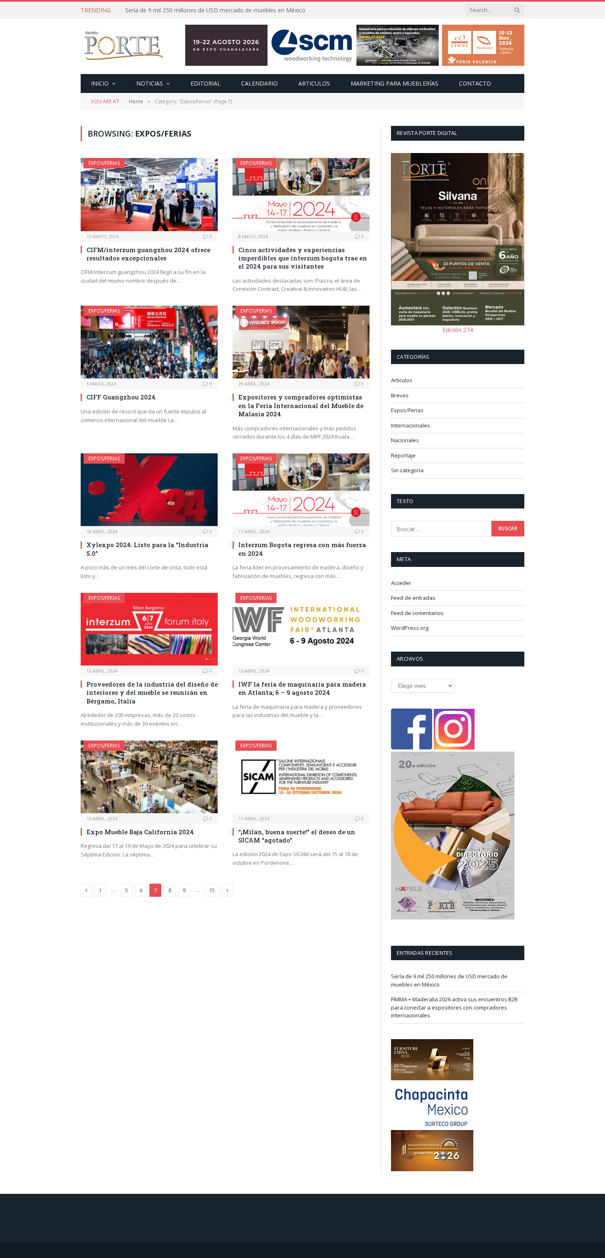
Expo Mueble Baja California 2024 (140, 832)
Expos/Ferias (104, 163)
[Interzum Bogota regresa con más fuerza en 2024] (301, 489)
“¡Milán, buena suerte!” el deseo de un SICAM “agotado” (296, 836)
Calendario (259, 83)
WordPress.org (409, 627)
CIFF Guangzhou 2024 (121, 397)
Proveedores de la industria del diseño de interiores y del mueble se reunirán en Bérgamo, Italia (152, 692)
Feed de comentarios (417, 613)
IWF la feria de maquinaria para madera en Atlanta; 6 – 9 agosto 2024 (302, 688)
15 (212, 890)
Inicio (100, 83)
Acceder (401, 583)
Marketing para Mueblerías (394, 83)
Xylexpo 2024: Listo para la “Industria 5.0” (147, 549)
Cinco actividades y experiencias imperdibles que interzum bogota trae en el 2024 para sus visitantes (302, 258)
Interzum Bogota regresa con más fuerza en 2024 (302, 549)
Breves (400, 395)
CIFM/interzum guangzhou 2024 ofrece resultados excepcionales (148, 254)
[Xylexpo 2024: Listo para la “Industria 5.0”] (149, 489)
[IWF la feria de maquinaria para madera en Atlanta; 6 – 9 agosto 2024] (301, 629)
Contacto (475, 83)
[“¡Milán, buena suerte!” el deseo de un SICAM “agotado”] (301, 776)
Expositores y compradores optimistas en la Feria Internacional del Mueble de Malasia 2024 (300, 405)
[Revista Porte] (124, 46)
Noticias (149, 83)
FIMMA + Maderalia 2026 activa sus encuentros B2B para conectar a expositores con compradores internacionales (217, 10)
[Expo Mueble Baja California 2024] (149, 776)
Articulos (314, 83)
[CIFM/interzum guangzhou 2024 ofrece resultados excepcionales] (149, 194)
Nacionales (405, 440)
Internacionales (410, 425)
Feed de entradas (413, 597)
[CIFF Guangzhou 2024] (149, 342)
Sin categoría (407, 470)
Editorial (206, 83)
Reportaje (403, 455)
